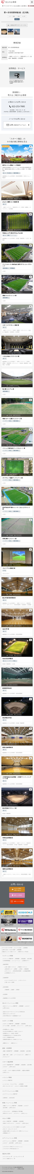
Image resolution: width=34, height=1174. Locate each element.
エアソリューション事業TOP (9, 1141)
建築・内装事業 (7, 1048)
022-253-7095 (18, 106)
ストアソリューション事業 (10, 1091)
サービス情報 (6, 1025)
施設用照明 (5, 964)
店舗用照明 (5, 977)
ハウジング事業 (7, 1077)
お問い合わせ (6, 1008)
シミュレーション (16, 960)
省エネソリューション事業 (10, 1003)
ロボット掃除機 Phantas (8, 1037)
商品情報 (24, 958)
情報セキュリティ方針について (9, 951)
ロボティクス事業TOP (8, 1023)
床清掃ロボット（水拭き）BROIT (10, 1033)
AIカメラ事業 (6, 1118)
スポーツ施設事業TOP (8, 1064)
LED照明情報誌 (6, 960)
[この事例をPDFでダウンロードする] (30, 146)
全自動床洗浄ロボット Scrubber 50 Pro (12, 1035)
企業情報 (25, 947)
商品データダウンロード (8, 1123)
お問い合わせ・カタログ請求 (8, 949)
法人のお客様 (10, 2)
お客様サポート (26, 960)
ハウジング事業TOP (7, 1080)
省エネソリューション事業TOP (10, 1006)
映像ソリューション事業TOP (9, 1105)
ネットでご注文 (17, 947)
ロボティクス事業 (7, 1021)
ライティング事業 (7, 956)
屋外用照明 (5, 987)
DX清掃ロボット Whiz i (8, 1029)
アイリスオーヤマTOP (7, 947)
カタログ (27, 1006)
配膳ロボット (6, 1043)
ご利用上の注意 (20, 1168)
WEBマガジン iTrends (23, 951)
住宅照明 (5, 994)
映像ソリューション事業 (9, 1103)
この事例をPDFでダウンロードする (17, 25)
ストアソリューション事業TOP (10, 1094)
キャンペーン (21, 1025)
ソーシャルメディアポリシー (8, 1168)
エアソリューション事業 (9, 1138)
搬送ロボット (14, 1043)
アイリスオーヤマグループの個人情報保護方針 (12, 1167)
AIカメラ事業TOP (7, 1121)
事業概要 (19, 949)
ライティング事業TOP (8, 958)
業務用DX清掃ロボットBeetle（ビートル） (13, 1039)
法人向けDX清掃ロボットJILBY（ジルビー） (13, 1031)
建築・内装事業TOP (7, 1051)
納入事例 (30, 958)
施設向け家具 (6, 1153)
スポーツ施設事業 (7, 1062)
